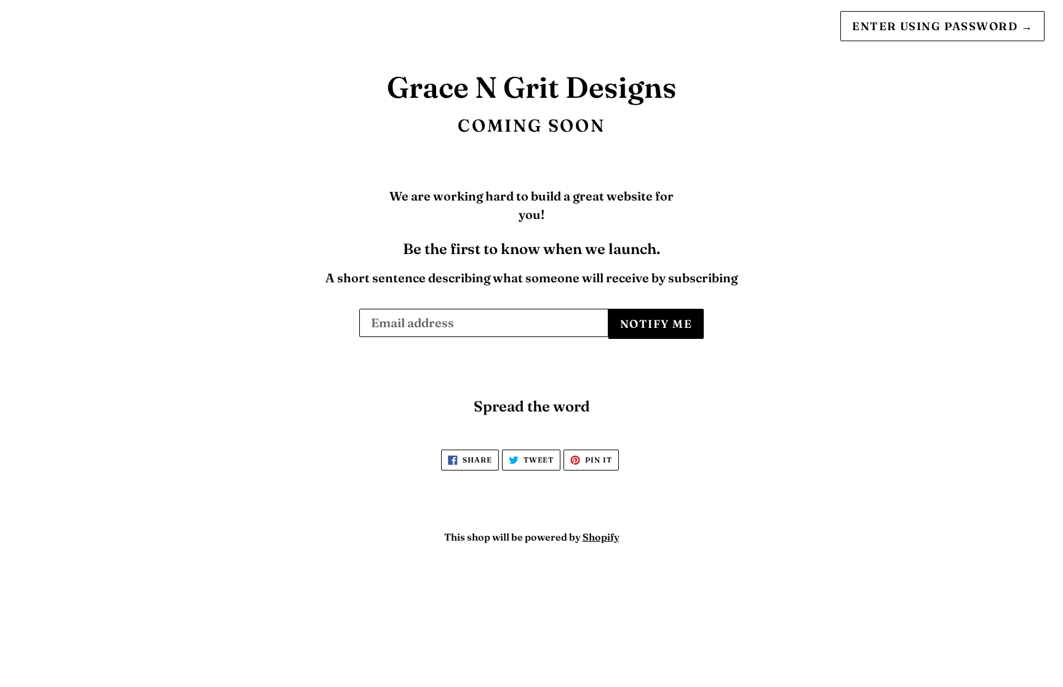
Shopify (601, 537)
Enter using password (942, 26)
